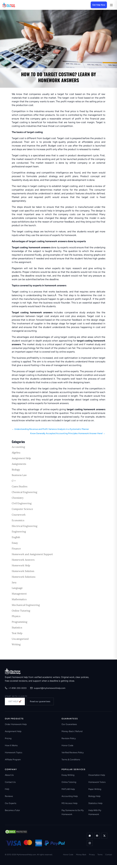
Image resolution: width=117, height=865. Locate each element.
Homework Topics (13, 752)
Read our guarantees (40, 701)
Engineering (19, 531)
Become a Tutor (12, 810)
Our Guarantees (69, 724)
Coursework (19, 514)
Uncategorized (20, 638)
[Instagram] (90, 843)
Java (14, 582)
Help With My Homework (94, 812)
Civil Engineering (22, 503)
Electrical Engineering (24, 525)
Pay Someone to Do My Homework (73, 812)
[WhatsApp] (90, 836)
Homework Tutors (97, 782)
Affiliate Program (13, 759)
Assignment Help (21, 458)
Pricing (8, 738)
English (16, 537)
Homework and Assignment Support (32, 554)
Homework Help (21, 565)
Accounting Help (70, 796)
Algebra (16, 452)
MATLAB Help (68, 789)
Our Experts (10, 803)
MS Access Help (69, 803)
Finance (16, 548)
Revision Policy (69, 738)
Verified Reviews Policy (73, 752)
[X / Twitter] (104, 836)
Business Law (19, 475)
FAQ (7, 789)
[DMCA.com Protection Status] (16, 831)
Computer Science (22, 508)
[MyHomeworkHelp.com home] (13, 671)
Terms (100, 854)
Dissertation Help (96, 775)
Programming (19, 621)
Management (19, 593)
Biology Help (94, 796)
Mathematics (19, 599)
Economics (18, 520)
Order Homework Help (16, 724)
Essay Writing (68, 775)
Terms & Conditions (71, 759)
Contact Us (10, 782)
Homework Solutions (23, 576)
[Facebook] (97, 836)
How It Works (11, 745)
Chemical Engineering (24, 492)
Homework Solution (23, 571)
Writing (16, 644)
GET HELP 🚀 (14, 701)
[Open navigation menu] (111, 5)
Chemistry (17, 497)
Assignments (19, 463)
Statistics (17, 627)
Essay (15, 542)
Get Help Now (98, 5)
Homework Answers (23, 559)
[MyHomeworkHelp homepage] (14, 5)
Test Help (17, 633)
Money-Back (81, 854)
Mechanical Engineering (26, 604)
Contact (108, 854)
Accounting (18, 446)
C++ (14, 480)
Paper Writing (94, 789)
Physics (16, 616)
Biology (16, 469)
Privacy (92, 854)
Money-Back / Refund (72, 731)
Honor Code (67, 745)
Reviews (9, 796)
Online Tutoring (21, 610)
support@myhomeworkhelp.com (49, 688)
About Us (9, 775)
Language (17, 587)
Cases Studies (19, 486)
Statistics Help (95, 803)
